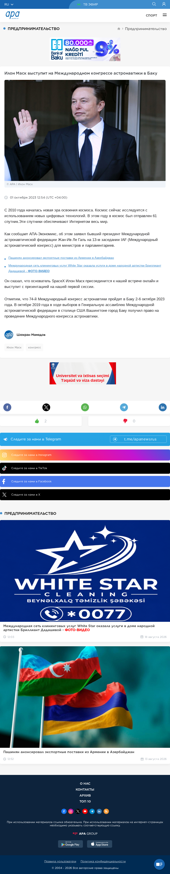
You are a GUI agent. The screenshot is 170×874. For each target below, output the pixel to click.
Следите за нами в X (25, 494)
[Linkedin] (99, 812)
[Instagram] (70, 812)
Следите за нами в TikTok (29, 468)
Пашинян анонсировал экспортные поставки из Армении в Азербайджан (61, 257)
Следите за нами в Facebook (31, 481)
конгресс (34, 347)
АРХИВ (85, 795)
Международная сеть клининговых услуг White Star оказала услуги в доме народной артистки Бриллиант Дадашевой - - (84, 268)
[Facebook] (64, 812)
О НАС (85, 783)
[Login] (164, 4)
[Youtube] (85, 812)
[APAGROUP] (85, 834)
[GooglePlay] (70, 844)
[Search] (154, 4)
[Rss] (106, 812)
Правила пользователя (60, 861)
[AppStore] (99, 844)
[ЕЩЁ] (163, 15)
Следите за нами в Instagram (31, 455)
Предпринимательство (146, 29)
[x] (78, 812)
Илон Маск (14, 347)
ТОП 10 (85, 801)
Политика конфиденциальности (103, 861)
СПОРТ (151, 15)
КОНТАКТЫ (85, 789)
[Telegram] (92, 812)
